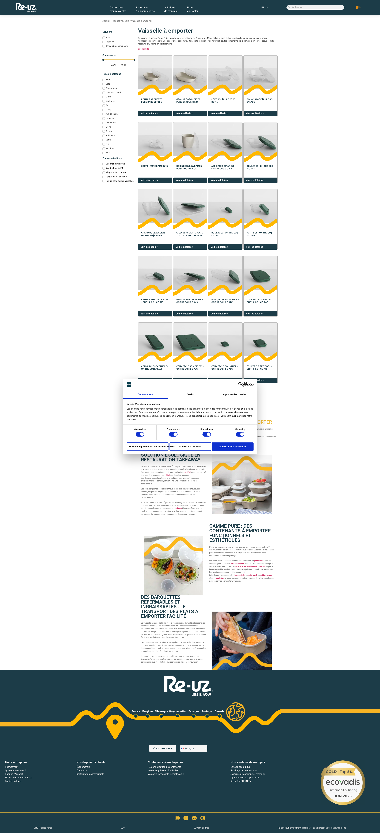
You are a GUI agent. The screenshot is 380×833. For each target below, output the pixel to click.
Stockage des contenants (244, 770)
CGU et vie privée (201, 828)
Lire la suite (143, 49)
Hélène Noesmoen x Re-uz (18, 777)
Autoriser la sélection (190, 446)
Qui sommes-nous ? (15, 770)
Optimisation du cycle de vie (245, 777)
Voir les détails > (149, 113)
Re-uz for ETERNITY (241, 781)
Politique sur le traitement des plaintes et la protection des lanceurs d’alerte (312, 828)
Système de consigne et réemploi (248, 774)
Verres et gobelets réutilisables (164, 770)
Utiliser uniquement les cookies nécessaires (148, 446)
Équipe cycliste (13, 781)
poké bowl (252, 575)
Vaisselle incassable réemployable (166, 774)
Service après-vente (43, 828)
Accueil (106, 21)
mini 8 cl (187, 472)
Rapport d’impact (14, 774)
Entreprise (81, 770)
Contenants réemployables (165, 762)
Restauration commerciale (90, 774)
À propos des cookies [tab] (234, 394)
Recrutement (11, 767)
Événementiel (83, 767)
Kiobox (179, 508)
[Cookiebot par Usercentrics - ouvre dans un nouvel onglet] (241, 384)
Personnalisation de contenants (164, 767)
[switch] (173, 434)
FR (262, 7)
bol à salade (240, 575)
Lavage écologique (240, 767)
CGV (123, 828)
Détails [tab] (190, 394)
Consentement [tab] (145, 394)
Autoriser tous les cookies (232, 446)
